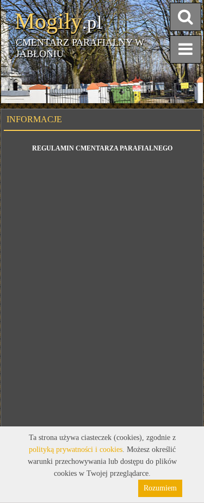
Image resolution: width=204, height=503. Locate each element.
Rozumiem (160, 488)
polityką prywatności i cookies (75, 449)
